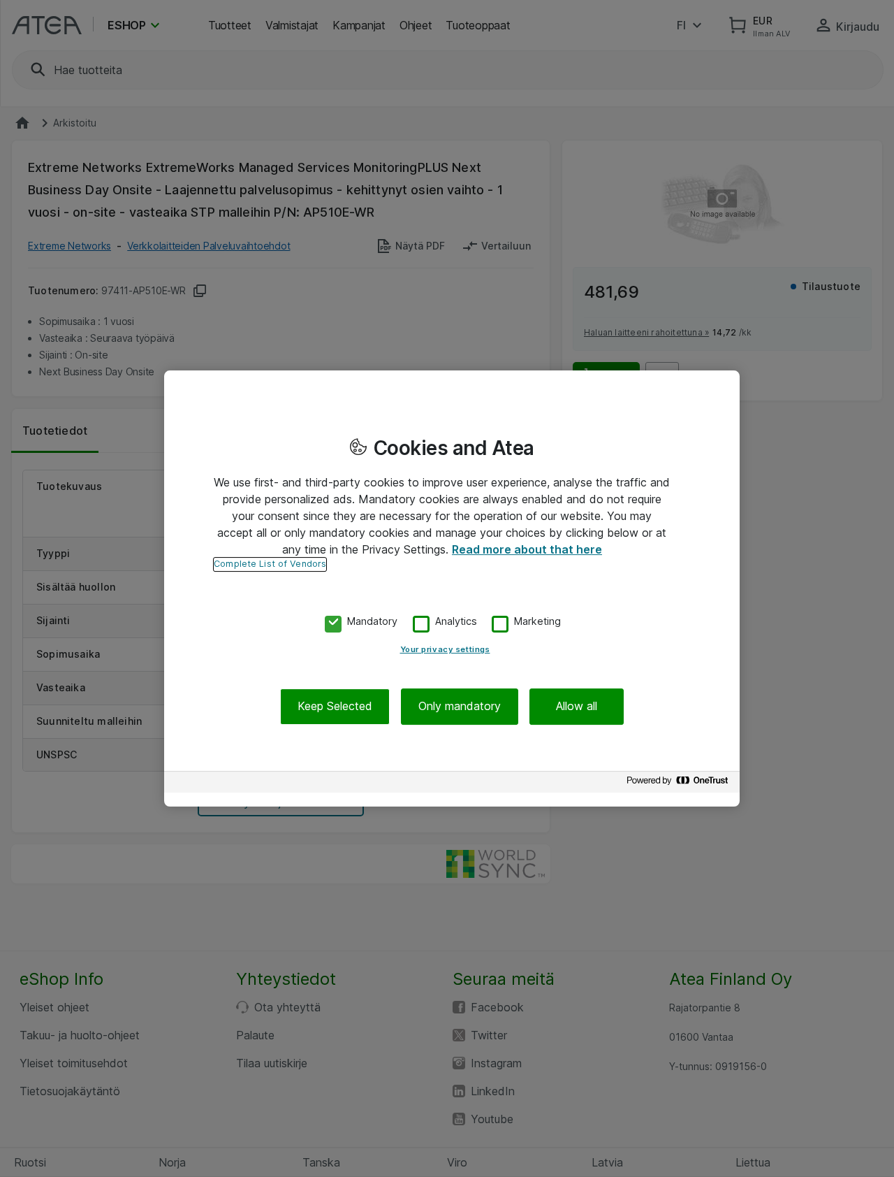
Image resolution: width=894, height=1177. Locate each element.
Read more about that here (527, 549)
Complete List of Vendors (270, 563)
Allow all (576, 707)
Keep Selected (335, 707)
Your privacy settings (445, 650)
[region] (452, 588)
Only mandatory (459, 707)
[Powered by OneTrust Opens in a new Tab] (679, 784)
